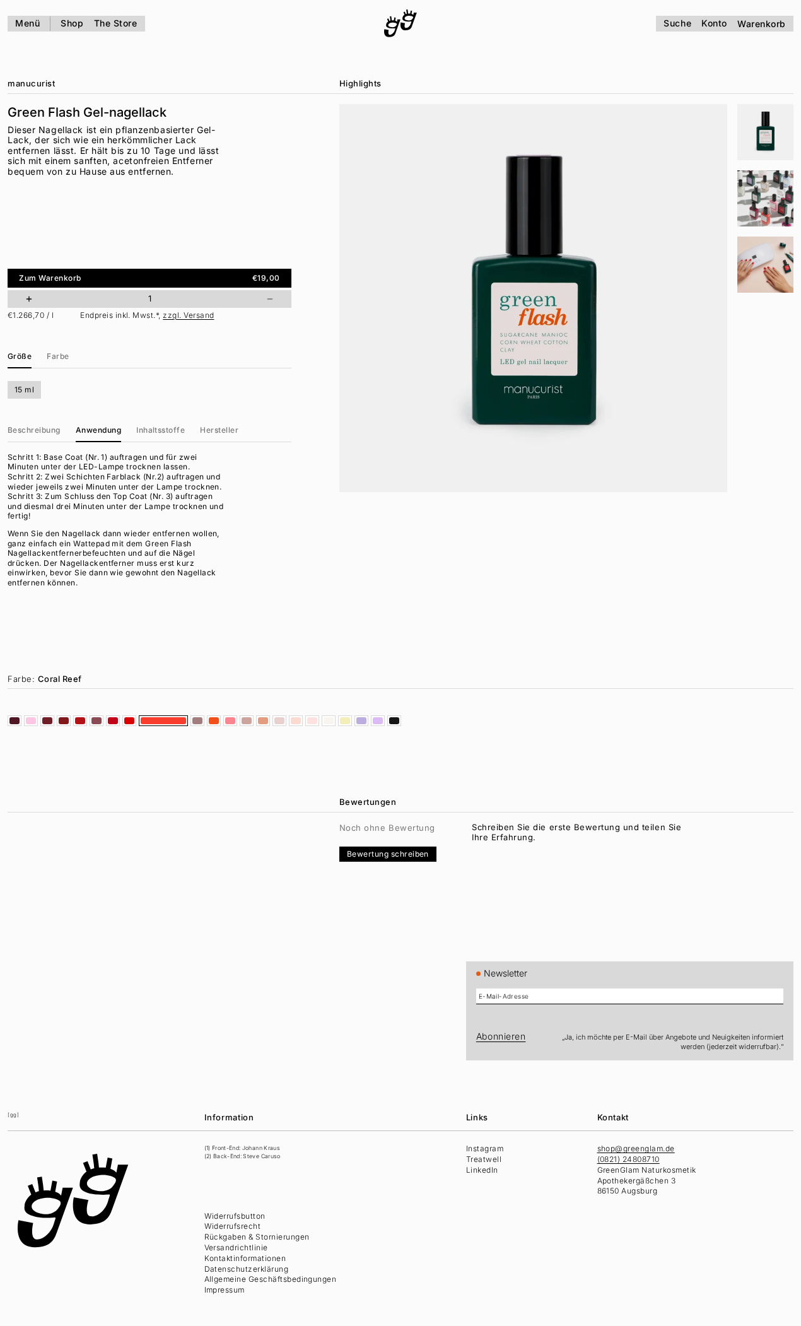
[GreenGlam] (400, 23)
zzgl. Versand (188, 315)
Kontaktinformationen (245, 1258)
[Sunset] (214, 720)
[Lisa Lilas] (378, 720)
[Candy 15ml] (31, 720)
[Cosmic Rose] (247, 720)
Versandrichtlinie (236, 1247)
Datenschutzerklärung (246, 1269)
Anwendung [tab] (98, 430)
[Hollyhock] (14, 720)
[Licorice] (394, 720)
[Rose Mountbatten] (197, 720)
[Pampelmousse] (263, 720)
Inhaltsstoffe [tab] (160, 430)
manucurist (31, 83)
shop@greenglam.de (636, 1148)
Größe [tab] (20, 356)
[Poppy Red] (113, 720)
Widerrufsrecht (232, 1226)
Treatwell (483, 1159)
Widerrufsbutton (235, 1216)
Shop (72, 23)
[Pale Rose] (296, 720)
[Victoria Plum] (96, 720)
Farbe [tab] (58, 356)
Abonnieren (501, 1036)
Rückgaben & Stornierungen (257, 1236)
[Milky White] (329, 720)
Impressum (224, 1289)
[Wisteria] (361, 720)
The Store (115, 23)
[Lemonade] (345, 720)
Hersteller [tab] (219, 430)
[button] (765, 132)
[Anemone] (129, 720)
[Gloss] (279, 720)
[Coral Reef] (163, 720)
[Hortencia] (312, 720)
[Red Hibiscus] (47, 720)
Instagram (484, 1148)
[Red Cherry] (80, 720)
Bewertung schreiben (388, 854)
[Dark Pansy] (64, 720)
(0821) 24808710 (628, 1159)
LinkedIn (482, 1170)
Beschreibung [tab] (34, 430)
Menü (27, 23)
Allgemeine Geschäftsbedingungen (270, 1279)
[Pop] (230, 720)
